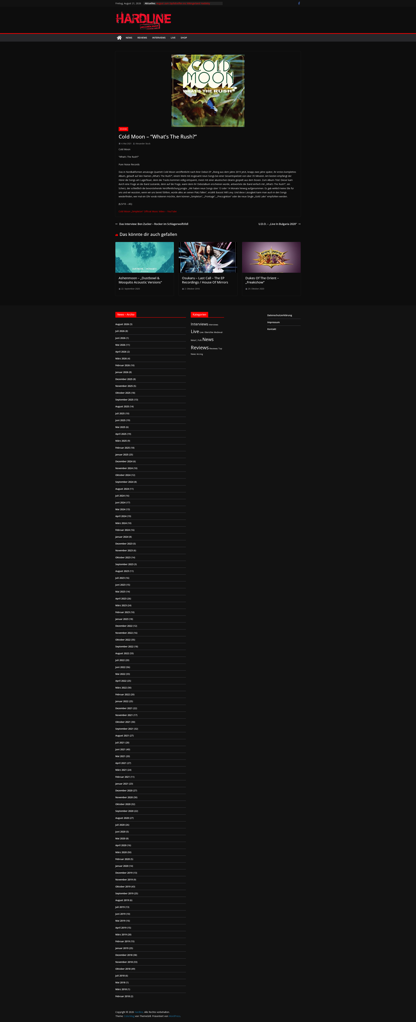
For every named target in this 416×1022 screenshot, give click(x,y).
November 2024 (124, 468)
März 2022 (121, 687)
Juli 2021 (120, 742)
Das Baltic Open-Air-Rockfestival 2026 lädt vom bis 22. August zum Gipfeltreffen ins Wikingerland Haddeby (185, 5)
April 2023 (120, 598)
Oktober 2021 (122, 721)
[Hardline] (119, 38)
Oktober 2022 (122, 639)
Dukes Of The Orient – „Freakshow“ (262, 280)
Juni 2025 (120, 420)
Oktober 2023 (122, 557)
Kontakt (271, 329)
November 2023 (124, 550)
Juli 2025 (120, 413)
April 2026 (120, 351)
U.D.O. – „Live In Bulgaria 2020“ (278, 224)
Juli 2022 (120, 660)
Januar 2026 (121, 372)
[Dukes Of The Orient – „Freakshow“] (271, 244)
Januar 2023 (121, 619)
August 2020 (122, 817)
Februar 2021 (122, 776)
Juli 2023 (120, 577)
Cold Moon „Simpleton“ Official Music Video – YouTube (148, 211)
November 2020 (124, 797)
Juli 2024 (120, 495)
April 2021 (120, 763)
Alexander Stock (143, 143)
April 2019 (120, 927)
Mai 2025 (120, 427)
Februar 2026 (122, 365)
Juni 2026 (120, 338)
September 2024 (124, 481)
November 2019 (124, 879)
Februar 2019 (122, 941)
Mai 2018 (120, 982)
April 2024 (120, 516)
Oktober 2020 (122, 804)
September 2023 (124, 564)
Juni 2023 (120, 584)
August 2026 (122, 324)
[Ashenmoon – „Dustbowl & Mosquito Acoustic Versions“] (144, 244)
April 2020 (120, 845)
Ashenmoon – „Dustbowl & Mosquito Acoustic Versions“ (140, 280)
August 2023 (122, 571)
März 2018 (121, 989)
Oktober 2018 (122, 968)
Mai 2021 (120, 756)
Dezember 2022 (123, 625)
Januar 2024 (121, 536)
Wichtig (200, 354)
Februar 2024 (122, 529)
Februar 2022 (122, 694)
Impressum (273, 322)
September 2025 (124, 399)
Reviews (142, 37)
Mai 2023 (120, 591)
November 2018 (124, 961)
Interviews (159, 37)
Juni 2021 (120, 749)
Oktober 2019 (122, 886)
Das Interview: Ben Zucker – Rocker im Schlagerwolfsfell (153, 224)
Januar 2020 (121, 865)
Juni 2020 (120, 831)
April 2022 (120, 680)
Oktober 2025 (122, 392)
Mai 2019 (120, 920)
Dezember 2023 (123, 543)
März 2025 (121, 440)
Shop (184, 37)
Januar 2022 (121, 701)
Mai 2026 (120, 344)
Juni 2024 (120, 502)
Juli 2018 (120, 975)
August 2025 (122, 406)
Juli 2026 (120, 331)
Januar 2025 (121, 454)
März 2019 (121, 934)
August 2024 (122, 488)
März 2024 (121, 523)
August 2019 (122, 900)
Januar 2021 (121, 783)
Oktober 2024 (122, 475)
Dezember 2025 (123, 379)
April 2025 (120, 433)
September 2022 (124, 646)
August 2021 (122, 735)
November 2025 (124, 385)
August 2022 (122, 653)
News (129, 37)
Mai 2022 (120, 673)
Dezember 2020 (123, 790)
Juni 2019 (120, 913)
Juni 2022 (120, 667)
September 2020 (124, 810)
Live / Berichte (206, 332)
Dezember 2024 (123, 461)
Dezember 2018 (123, 954)
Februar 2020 (122, 859)
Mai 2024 (120, 509)
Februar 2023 (122, 612)
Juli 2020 (120, 824)
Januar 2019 (121, 948)
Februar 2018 (122, 996)
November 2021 (124, 715)
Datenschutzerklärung (279, 315)
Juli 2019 (120, 907)
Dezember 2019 (123, 872)
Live (173, 37)
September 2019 (124, 893)
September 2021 (124, 728)
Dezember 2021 (123, 708)
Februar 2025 (122, 447)
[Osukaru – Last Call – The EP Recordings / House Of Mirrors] (208, 244)
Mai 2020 (120, 838)
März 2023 (121, 605)
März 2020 (121, 852)
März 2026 (121, 358)
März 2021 (121, 769)
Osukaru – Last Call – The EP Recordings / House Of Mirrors (205, 280)
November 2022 (124, 632)
